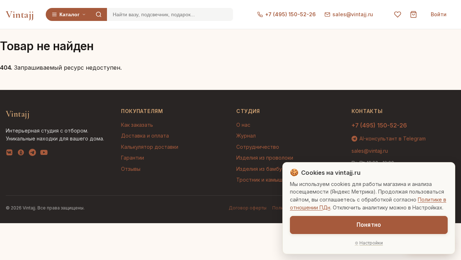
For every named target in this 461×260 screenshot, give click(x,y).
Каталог (69, 14)
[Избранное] (397, 14)
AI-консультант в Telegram (392, 138)
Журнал (246, 136)
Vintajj (20, 14)
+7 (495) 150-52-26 (290, 14)
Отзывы (130, 169)
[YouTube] (44, 154)
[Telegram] (32, 154)
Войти (439, 14)
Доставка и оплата (145, 136)
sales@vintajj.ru (352, 14)
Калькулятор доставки (149, 147)
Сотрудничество (257, 147)
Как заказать (137, 125)
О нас (243, 125)
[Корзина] (413, 14)
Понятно (369, 224)
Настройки (371, 243)
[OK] (20, 154)
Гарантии (132, 158)
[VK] (9, 154)
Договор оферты (248, 208)
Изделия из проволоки (264, 158)
